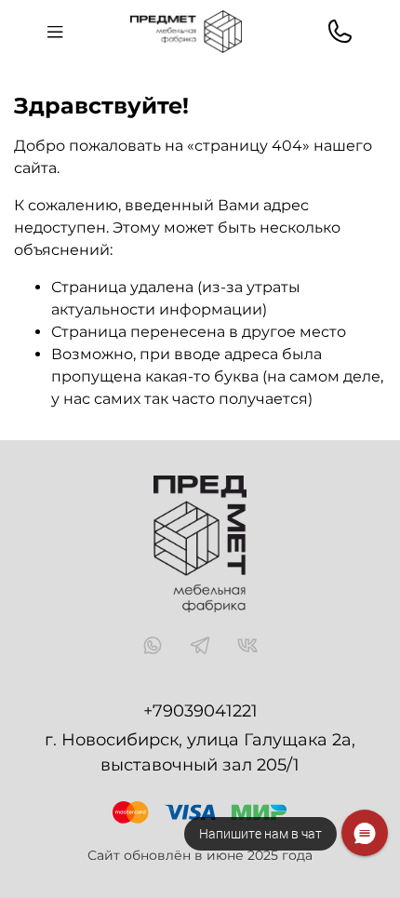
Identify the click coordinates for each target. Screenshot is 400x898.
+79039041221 (200, 711)
